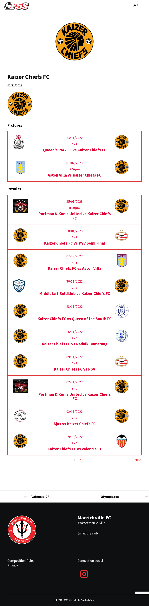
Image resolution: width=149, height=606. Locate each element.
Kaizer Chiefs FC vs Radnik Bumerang (74, 344)
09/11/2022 (74, 357)
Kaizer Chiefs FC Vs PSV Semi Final (74, 243)
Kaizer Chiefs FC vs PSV (74, 369)
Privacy (12, 565)
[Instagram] (84, 573)
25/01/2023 (74, 201)
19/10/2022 (74, 436)
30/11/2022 (74, 281)
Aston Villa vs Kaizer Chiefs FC (74, 175)
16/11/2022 (74, 331)
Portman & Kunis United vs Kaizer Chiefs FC (74, 216)
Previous (13, 460)
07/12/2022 (74, 256)
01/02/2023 (74, 163)
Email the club (87, 533)
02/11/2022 (74, 382)
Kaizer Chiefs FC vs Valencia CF (74, 449)
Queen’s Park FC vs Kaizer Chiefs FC (74, 150)
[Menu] (142, 6)
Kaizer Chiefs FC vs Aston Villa (74, 268)
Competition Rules (20, 560)
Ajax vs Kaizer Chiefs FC (75, 423)
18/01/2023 (74, 231)
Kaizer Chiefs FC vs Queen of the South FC (74, 318)
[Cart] (133, 6)
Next (138, 460)
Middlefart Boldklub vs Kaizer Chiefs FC (74, 293)
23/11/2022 (74, 137)
